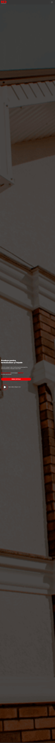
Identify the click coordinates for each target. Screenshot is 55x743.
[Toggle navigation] (52, 2)
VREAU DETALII (16, 379)
